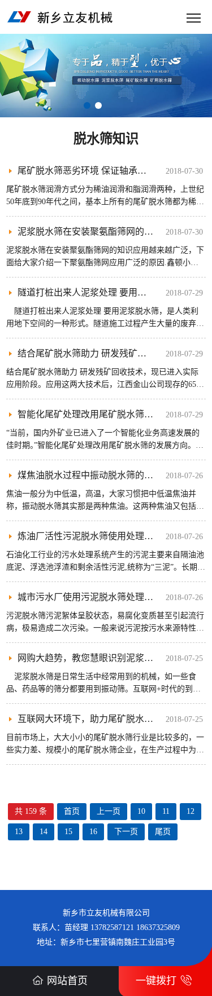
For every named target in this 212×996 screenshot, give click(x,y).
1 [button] (87, 105)
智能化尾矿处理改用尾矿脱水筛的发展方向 (103, 414)
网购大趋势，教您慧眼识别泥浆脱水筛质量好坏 (112, 658)
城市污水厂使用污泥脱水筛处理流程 (90, 597)
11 (166, 811)
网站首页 (67, 980)
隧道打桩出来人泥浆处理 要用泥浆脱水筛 (100, 292)
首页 (72, 811)
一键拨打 (156, 980)
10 (141, 811)
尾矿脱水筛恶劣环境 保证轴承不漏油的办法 (105, 170)
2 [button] (98, 105)
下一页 (126, 831)
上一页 (108, 811)
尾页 (163, 831)
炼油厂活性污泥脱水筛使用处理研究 (90, 536)
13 (19, 831)
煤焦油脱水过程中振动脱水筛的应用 (90, 475)
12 (190, 811)
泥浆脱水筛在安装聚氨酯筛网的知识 (90, 231)
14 (43, 831)
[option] (106, 75)
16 (93, 831)
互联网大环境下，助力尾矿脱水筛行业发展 (103, 719)
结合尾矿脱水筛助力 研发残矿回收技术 (96, 353)
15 (68, 831)
